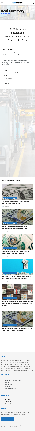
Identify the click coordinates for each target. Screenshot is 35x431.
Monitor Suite (8, 384)
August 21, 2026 (6, 281)
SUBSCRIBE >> (7, 419)
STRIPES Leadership (10, 388)
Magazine (8, 401)
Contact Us (8, 404)
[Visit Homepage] (17, 2)
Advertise (7, 399)
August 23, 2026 (6, 206)
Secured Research (10, 378)
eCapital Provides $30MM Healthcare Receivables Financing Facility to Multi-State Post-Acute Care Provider (17, 303)
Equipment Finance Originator (13, 380)
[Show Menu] (2, 2)
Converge (7, 386)
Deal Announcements (9, 198)
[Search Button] (33, 2)
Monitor (7, 382)
